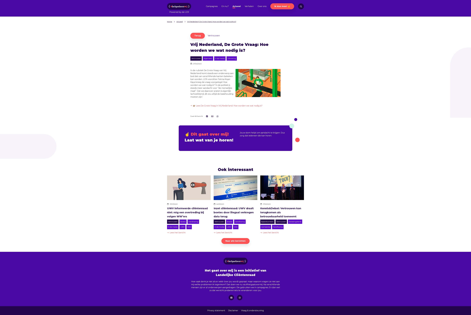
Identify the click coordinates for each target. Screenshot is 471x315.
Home (169, 22)
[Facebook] (231, 297)
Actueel (237, 6)
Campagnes (212, 6)
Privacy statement (216, 310)
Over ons (262, 6)
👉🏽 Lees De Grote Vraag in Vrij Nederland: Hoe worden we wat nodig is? (227, 106)
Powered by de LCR (179, 12)
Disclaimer (233, 310)
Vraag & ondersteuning (252, 310)
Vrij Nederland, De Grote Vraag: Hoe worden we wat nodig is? (211, 22)
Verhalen (249, 6)
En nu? (225, 6)
